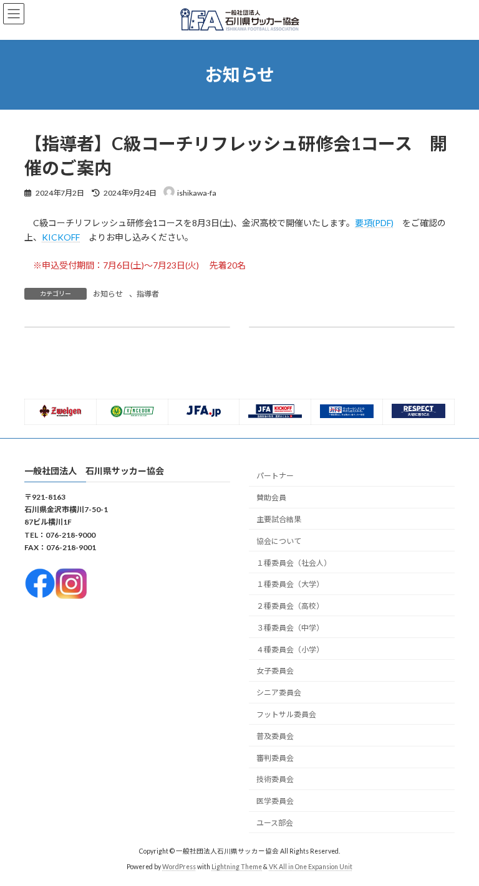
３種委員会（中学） (290, 627)
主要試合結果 (278, 519)
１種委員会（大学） (290, 584)
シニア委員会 (278, 693)
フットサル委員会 (286, 714)
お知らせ (108, 293)
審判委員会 (275, 758)
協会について (278, 541)
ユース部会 (274, 822)
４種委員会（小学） (290, 649)
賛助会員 (271, 498)
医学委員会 (275, 801)
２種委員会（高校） (290, 606)
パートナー (275, 476)
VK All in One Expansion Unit (310, 867)
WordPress (179, 867)
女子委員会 (275, 671)
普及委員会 (275, 736)
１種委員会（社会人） (293, 563)
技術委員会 (275, 779)
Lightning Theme (236, 867)
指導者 (148, 293)
